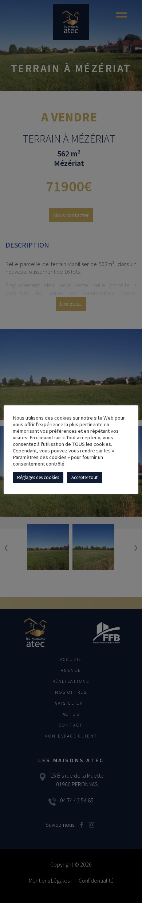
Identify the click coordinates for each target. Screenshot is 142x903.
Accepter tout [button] (84, 477)
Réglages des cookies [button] (38, 477)
